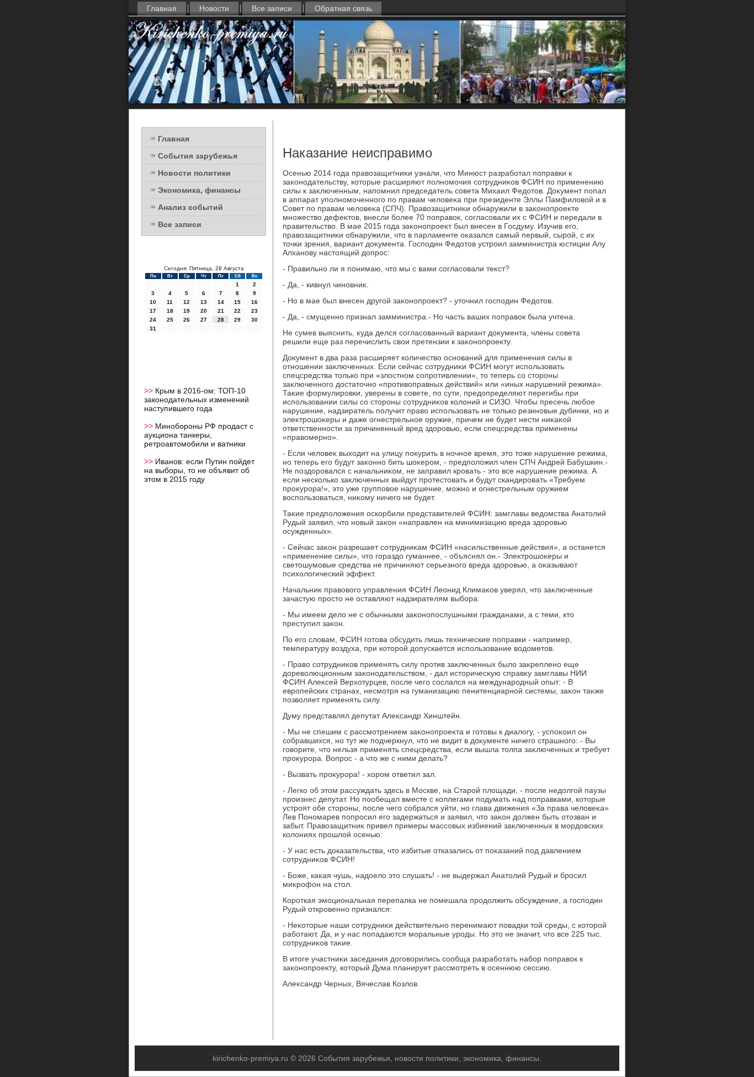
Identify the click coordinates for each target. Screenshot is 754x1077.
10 (153, 302)
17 (153, 311)
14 (220, 302)
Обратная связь (343, 8)
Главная (162, 8)
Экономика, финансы (199, 190)
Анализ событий (190, 207)
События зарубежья (197, 155)
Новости (214, 8)
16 (254, 302)
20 (203, 311)
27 (203, 320)
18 (170, 311)
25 (170, 320)
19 (186, 311)
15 (237, 302)
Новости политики (194, 173)
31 (153, 328)
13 (203, 302)
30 (254, 320)
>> (149, 390)
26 (186, 320)
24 (153, 320)
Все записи (272, 8)
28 (220, 320)
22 (237, 311)
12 (186, 302)
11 (170, 302)
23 (254, 311)
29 (237, 320)
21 (220, 311)
